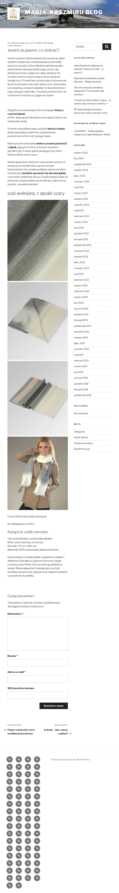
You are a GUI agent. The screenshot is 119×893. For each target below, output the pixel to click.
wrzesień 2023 (81, 251)
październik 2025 (82, 164)
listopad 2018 (81, 389)
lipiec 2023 (79, 262)
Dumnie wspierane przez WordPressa (70, 759)
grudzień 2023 (81, 233)
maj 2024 (79, 210)
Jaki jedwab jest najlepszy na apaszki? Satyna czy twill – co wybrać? (89, 69)
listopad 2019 (81, 320)
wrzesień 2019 (81, 331)
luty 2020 (79, 302)
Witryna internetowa (20, 688)
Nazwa (12, 656)
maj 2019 (78, 355)
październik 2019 (82, 326)
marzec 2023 (81, 285)
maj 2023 (79, 274)
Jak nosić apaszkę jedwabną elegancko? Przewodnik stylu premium (89, 91)
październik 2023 (82, 245)
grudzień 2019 (81, 314)
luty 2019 (78, 372)
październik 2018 (82, 395)
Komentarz (15, 613)
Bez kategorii (81, 413)
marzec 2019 (80, 366)
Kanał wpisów (81, 437)
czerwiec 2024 (81, 204)
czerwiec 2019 (81, 349)
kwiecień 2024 (81, 216)
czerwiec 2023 (81, 268)
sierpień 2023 (81, 256)
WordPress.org (82, 449)
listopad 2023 (81, 239)
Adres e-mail (16, 672)
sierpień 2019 (81, 337)
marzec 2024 (81, 222)
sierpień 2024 (81, 199)
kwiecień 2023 (81, 279)
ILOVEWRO (80, 131)
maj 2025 (79, 187)
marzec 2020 (81, 297)
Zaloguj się (79, 431)
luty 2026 (79, 158)
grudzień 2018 (81, 383)
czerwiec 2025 (81, 181)
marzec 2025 (81, 193)
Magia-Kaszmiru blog (64, 12)
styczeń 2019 (81, 378)
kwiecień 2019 (81, 360)
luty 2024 (79, 227)
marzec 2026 (81, 152)
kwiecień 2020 (81, 291)
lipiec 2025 (79, 176)
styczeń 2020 (81, 308)
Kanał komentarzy (83, 443)
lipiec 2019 (79, 343)
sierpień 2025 (81, 170)
